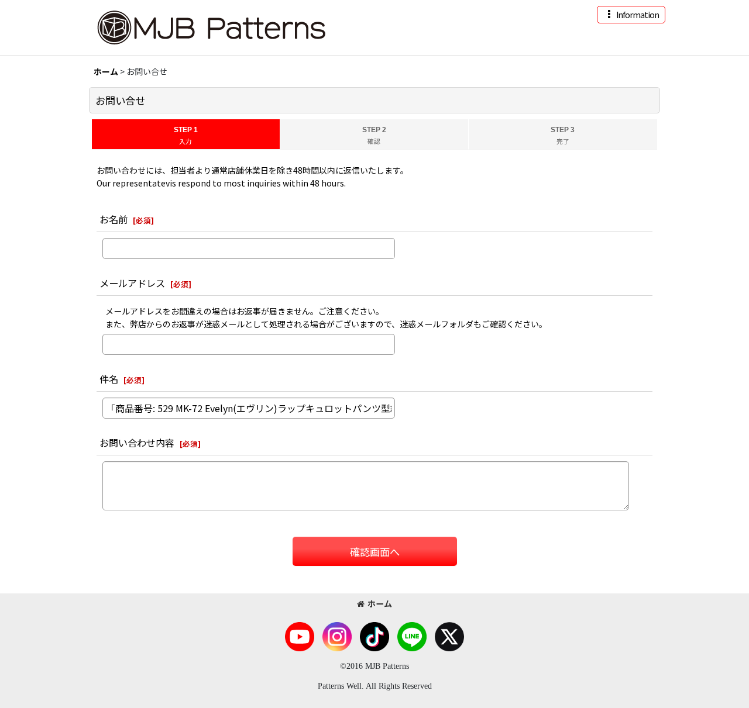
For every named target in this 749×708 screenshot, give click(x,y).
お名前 (113, 219)
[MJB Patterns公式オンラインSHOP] (211, 26)
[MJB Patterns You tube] (299, 635)
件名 (108, 379)
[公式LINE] (412, 635)
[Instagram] (337, 635)
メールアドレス (132, 283)
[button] (631, 14)
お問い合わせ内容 (136, 443)
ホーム (379, 603)
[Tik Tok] (374, 635)
